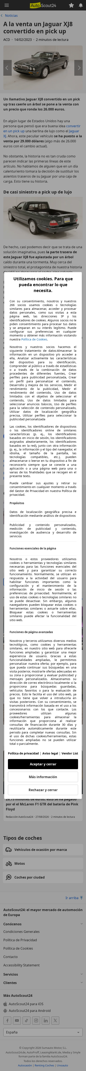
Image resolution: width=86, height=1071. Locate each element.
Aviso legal (50, 753)
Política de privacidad (23, 753)
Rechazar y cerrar (43, 790)
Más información (43, 777)
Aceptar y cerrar (43, 764)
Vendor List (70, 753)
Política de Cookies (34, 339)
